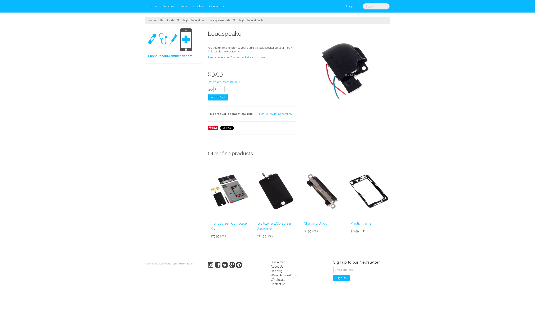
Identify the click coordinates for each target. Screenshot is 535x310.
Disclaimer (278, 262)
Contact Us (216, 6)
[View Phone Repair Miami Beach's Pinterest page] (239, 265)
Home (152, 6)
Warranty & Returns (284, 275)
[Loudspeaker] (345, 69)
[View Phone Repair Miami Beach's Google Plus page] (232, 265)
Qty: (210, 89)
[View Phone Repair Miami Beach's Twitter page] (225, 265)
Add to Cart (218, 97)
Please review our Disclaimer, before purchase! (237, 57)
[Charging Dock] (322, 191)
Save (214, 127)
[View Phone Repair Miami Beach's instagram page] (210, 265)
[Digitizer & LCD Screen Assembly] (275, 191)
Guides (198, 6)
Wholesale (278, 279)
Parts (184, 6)
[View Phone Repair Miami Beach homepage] (175, 43)
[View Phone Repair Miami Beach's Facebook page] (217, 265)
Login (350, 6)
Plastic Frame (360, 223)
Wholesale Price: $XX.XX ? (224, 82)
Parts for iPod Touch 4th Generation (182, 20)
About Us (277, 266)
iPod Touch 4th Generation (275, 114)
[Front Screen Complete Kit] (229, 191)
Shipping (277, 271)
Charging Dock (315, 223)
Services (168, 6)
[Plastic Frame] (369, 191)
